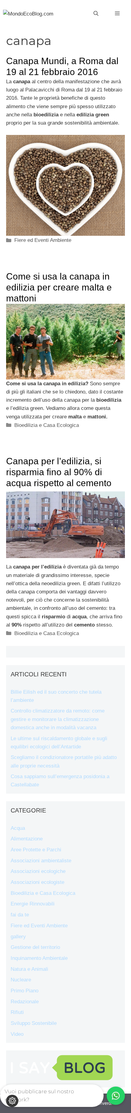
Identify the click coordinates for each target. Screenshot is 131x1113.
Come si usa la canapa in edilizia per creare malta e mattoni (59, 287)
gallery (18, 937)
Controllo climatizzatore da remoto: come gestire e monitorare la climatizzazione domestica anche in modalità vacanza (57, 719)
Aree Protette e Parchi (36, 850)
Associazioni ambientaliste (41, 861)
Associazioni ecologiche (38, 871)
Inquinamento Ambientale (39, 958)
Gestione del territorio (35, 947)
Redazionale (25, 1002)
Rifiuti (17, 1012)
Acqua (18, 828)
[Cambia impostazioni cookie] (12, 1101)
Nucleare (21, 980)
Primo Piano (24, 991)
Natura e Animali (29, 969)
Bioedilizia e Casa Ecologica (46, 425)
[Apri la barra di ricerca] (96, 13)
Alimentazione (27, 839)
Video (17, 1034)
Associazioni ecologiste (37, 882)
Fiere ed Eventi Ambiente (42, 240)
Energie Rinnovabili (33, 904)
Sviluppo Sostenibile (34, 1023)
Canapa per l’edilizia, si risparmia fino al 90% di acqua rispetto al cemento (59, 472)
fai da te (20, 915)
